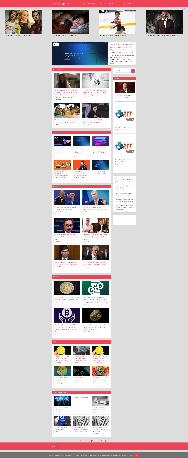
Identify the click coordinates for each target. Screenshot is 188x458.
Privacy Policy (79, 449)
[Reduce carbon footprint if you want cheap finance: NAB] (125, 91)
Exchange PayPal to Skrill (81, 405)
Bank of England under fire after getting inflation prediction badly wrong (66, 245)
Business (91, 3)
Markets (110, 3)
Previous (54, 44)
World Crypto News (63, 3)
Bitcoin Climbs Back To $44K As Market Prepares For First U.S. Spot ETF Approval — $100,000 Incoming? (95, 308)
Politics (118, 3)
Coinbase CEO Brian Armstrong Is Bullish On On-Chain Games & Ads (80, 437)
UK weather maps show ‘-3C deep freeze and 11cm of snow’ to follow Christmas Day (94, 100)
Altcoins (56, 350)
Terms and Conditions (98, 449)
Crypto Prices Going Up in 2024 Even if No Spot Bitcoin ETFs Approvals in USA (67, 308)
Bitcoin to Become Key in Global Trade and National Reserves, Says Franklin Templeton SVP (94, 335)
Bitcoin (55, 285)
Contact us (88, 449)
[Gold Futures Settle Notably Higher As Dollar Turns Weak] (125, 114)
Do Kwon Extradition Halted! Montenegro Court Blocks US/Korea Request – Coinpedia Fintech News (80, 183)
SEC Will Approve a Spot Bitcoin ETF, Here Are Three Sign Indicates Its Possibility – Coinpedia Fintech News (61, 183)
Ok (136, 455)
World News (128, 3)
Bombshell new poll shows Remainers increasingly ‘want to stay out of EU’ (95, 217)
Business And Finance (60, 400)
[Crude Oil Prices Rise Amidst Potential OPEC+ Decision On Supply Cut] (125, 146)
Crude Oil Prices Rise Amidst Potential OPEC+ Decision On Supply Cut (123, 170)
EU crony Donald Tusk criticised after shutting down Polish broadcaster (121, 47)
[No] (186, 455)
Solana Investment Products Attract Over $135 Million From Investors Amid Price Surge (80, 389)
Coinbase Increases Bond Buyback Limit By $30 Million (62, 437)
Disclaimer (109, 449)
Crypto (81, 3)
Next (57, 44)
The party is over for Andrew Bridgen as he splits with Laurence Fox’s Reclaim (95, 245)
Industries (101, 3)
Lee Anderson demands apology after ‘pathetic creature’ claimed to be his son (94, 273)
